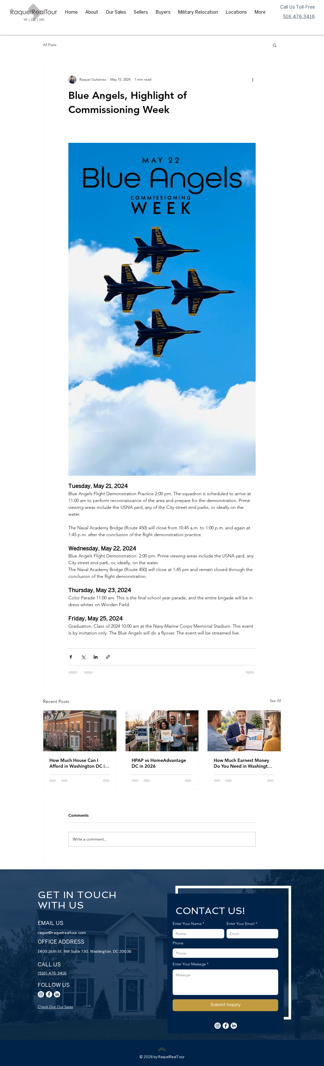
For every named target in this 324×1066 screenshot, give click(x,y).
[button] (92, 12)
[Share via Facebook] (70, 656)
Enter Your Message (153, 969)
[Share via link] (108, 656)
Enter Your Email (204, 928)
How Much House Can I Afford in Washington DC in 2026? (78, 763)
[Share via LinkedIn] (95, 656)
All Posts (49, 44)
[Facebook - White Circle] (49, 999)
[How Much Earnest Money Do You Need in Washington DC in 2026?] (244, 730)
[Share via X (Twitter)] (83, 656)
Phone (141, 948)
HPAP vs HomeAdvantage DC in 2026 (159, 763)
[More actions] (253, 80)
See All (275, 700)
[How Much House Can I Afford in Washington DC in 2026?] (79, 730)
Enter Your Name (150, 928)
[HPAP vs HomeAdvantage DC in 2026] (162, 730)
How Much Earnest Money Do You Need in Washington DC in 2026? (243, 763)
